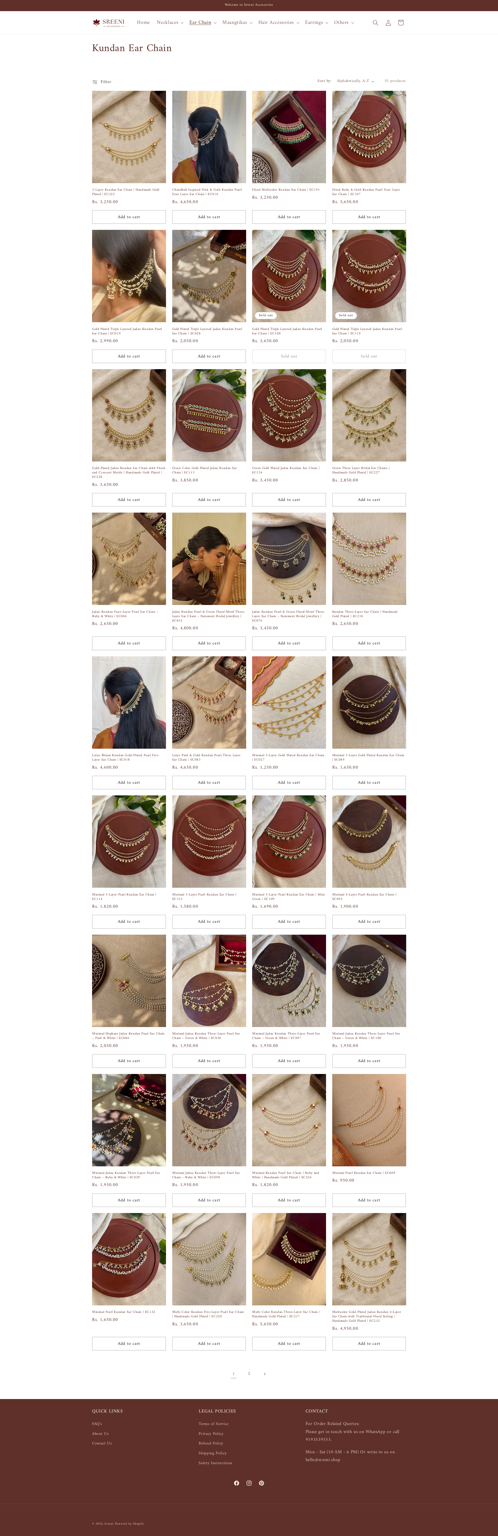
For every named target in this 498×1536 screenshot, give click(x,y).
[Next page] (264, 1374)
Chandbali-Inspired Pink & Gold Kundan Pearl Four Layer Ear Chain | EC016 (207, 192)
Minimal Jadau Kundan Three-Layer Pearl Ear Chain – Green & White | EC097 (286, 1036)
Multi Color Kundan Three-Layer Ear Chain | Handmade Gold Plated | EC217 (286, 1314)
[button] (169, 23)
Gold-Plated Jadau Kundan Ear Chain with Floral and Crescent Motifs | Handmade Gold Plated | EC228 (128, 472)
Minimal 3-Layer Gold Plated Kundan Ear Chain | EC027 (288, 757)
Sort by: (324, 81)
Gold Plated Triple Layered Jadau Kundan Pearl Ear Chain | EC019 (127, 331)
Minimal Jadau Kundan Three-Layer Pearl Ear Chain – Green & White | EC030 (206, 1036)
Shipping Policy (212, 1453)
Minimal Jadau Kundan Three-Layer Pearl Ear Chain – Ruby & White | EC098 (206, 1175)
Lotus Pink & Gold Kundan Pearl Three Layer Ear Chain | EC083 (206, 757)
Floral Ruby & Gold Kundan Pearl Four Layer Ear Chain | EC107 (366, 192)
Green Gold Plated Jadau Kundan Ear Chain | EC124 (286, 470)
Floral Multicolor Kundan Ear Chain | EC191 (286, 190)
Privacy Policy (211, 1433)
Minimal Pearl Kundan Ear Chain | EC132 (123, 1312)
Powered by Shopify (129, 1524)
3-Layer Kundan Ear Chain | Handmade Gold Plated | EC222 (126, 192)
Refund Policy (211, 1443)
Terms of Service (214, 1424)
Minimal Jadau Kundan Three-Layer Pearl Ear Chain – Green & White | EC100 (366, 1036)
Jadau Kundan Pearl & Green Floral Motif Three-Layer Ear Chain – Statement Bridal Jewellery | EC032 (209, 616)
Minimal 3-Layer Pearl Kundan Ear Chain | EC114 (124, 897)
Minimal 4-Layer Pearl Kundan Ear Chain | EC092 (364, 897)
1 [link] (233, 1374)
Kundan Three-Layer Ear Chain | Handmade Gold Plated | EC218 (365, 614)
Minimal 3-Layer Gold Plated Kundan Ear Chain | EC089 (368, 757)
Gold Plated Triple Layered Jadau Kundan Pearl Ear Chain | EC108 (287, 331)
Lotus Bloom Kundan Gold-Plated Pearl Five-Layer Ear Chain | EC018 (126, 757)
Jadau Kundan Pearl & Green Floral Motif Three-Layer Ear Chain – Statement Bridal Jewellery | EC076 (289, 616)
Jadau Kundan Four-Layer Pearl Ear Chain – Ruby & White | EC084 (125, 614)
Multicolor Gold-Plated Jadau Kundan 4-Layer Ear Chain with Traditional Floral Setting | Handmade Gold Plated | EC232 (366, 1316)
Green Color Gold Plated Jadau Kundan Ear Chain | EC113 (204, 470)
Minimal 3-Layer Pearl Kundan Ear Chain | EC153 (204, 897)
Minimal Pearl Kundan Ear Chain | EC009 (364, 1173)
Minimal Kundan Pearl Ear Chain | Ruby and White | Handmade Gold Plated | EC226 (285, 1175)
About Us (100, 1433)
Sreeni (109, 1524)
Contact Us (102, 1443)
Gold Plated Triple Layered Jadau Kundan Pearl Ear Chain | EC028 (207, 331)
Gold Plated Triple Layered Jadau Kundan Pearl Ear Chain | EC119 (367, 331)
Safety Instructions (215, 1463)
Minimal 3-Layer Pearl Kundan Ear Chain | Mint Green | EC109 (288, 897)
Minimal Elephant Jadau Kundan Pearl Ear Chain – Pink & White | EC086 (128, 1036)
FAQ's (97, 1424)
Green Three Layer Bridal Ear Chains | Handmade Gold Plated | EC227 (361, 470)
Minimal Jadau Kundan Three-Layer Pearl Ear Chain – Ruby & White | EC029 (126, 1175)
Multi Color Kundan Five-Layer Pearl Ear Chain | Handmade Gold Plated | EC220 (208, 1314)
